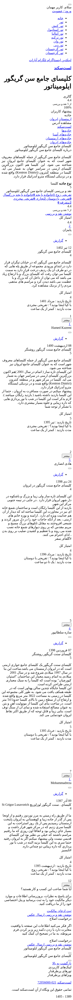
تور (61, 22)
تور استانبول (55, 29)
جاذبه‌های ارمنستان (58, 138)
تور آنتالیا (57, 33)
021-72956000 (47, 982)
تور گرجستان (54, 49)
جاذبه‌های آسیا (62, 134)
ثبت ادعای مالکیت (59, 911)
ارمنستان (65, 119)
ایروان (54, 119)
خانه (60, 18)
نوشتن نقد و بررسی (58, 213)
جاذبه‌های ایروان (60, 142)
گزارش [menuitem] (58, 240)
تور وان (58, 41)
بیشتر (66, 320)
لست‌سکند (62, 68)
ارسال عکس (35, 914)
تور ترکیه (57, 37)
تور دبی (58, 45)
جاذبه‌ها (66, 130)
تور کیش (57, 26)
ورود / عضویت (61, 11)
